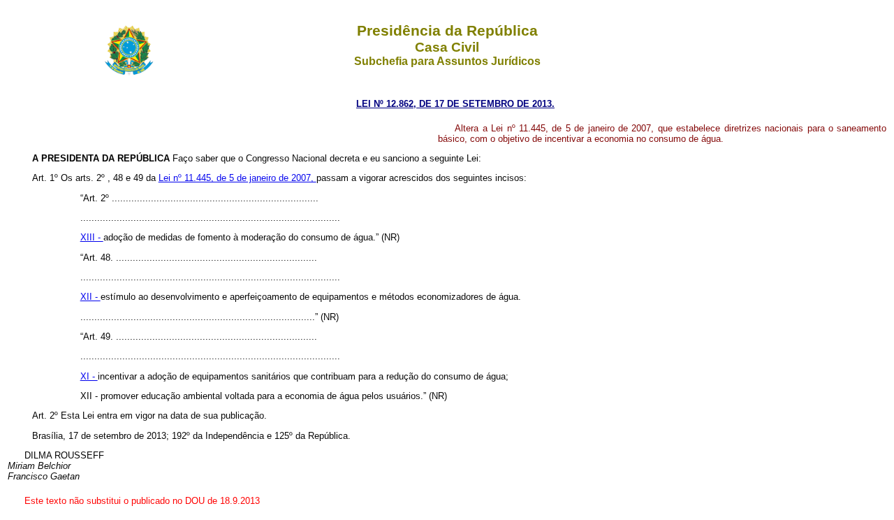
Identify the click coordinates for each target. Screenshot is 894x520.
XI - (89, 376)
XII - (90, 296)
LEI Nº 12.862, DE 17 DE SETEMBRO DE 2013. (455, 104)
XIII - (91, 237)
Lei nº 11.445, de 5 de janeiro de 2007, (237, 178)
